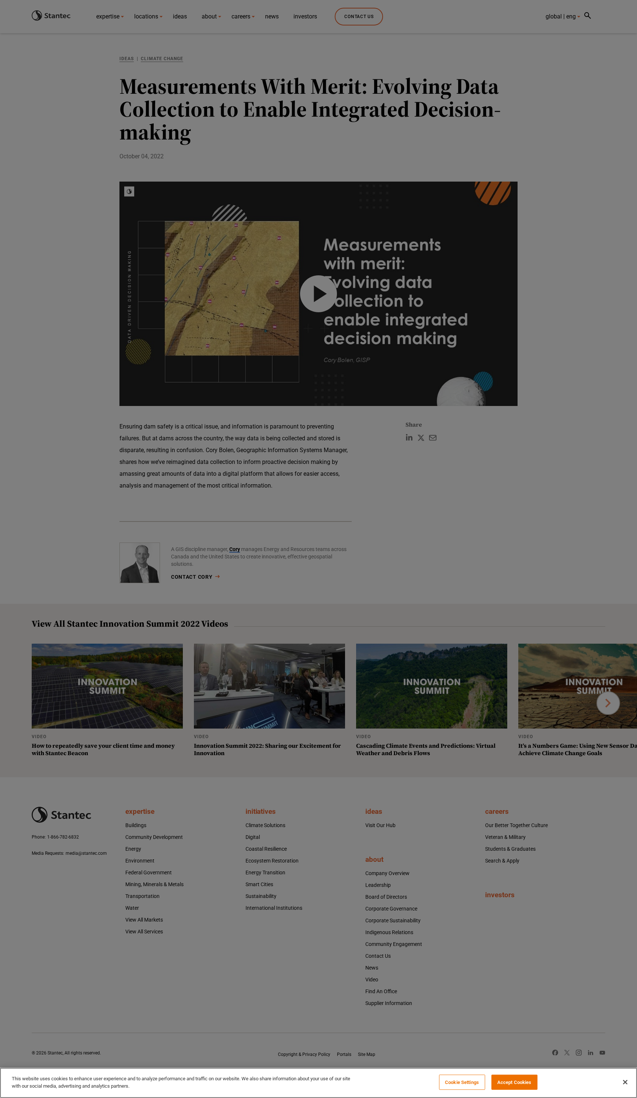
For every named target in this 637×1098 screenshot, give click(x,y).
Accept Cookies (514, 1082)
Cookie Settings (462, 1082)
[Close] (625, 1082)
